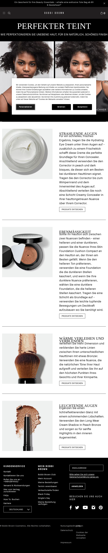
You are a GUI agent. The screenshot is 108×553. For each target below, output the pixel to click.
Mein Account (45, 478)
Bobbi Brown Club (47, 474)
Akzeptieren (82, 107)
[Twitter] (77, 508)
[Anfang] (99, 418)
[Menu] (4, 13)
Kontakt (7, 471)
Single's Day (44, 498)
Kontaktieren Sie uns (14, 475)
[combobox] (18, 509)
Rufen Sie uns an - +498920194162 (13, 480)
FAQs (6, 495)
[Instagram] (93, 508)
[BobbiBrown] (54, 13)
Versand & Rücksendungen (17, 485)
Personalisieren (25, 107)
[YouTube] (85, 508)
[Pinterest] (100, 508)
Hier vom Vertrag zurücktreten (12, 490)
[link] (102, 13)
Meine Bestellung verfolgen (47, 503)
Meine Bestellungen (48, 482)
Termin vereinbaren (47, 486)
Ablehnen (61, 107)
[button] (4, 12)
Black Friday (44, 494)
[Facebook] (70, 508)
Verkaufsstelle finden (48, 490)
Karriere (7, 503)
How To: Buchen (11, 499)
